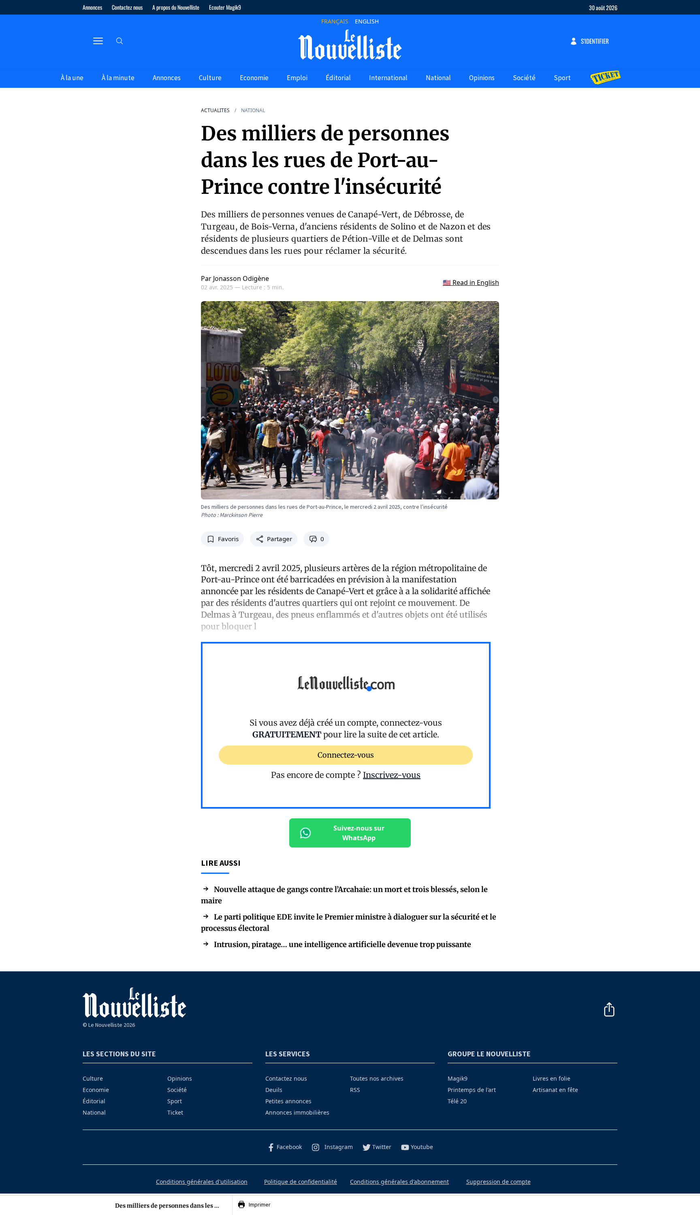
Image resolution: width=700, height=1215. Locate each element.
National (438, 77)
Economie (254, 77)
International (388, 77)
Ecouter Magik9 (225, 7)
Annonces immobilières (297, 1112)
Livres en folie (551, 1078)
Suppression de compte (498, 1181)
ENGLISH (367, 21)
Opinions (482, 77)
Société (524, 77)
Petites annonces (288, 1101)
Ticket (175, 1112)
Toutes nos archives (376, 1078)
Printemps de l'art (472, 1090)
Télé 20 (457, 1101)
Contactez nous (127, 7)
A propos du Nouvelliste (175, 7)
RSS (355, 1090)
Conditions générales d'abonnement (399, 1181)
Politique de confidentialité (300, 1181)
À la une (72, 77)
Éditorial (338, 77)
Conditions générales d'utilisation (202, 1181)
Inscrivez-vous (391, 775)
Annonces (92, 7)
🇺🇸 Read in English (471, 282)
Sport (562, 77)
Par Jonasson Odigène (235, 278)
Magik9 (457, 1078)
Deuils (273, 1090)
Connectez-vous (346, 754)
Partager (279, 539)
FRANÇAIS (334, 21)
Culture (210, 77)
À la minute (118, 77)
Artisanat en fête (555, 1090)
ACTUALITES (215, 110)
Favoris (228, 539)
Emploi (297, 77)
